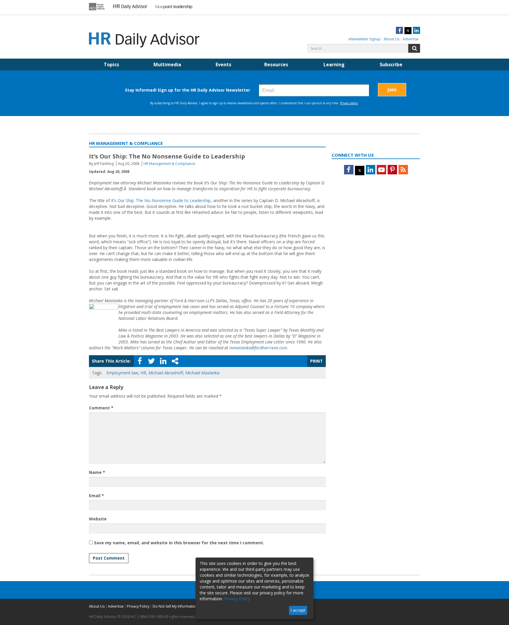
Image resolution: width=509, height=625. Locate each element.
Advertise (411, 39)
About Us (391, 39)
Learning (334, 64)
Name (97, 472)
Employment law (122, 373)
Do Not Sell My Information (175, 606)
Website (98, 519)
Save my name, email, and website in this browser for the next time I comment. (179, 542)
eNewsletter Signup (364, 39)
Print (316, 361)
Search (414, 48)
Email (96, 495)
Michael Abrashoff (165, 373)
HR (143, 373)
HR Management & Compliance (169, 163)
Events (223, 64)
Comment (101, 408)
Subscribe (391, 64)
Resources (276, 64)
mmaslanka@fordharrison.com (258, 347)
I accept (297, 610)
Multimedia (167, 64)
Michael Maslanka (202, 373)
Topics (111, 64)
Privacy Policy (138, 606)
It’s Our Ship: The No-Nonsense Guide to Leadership (161, 200)
